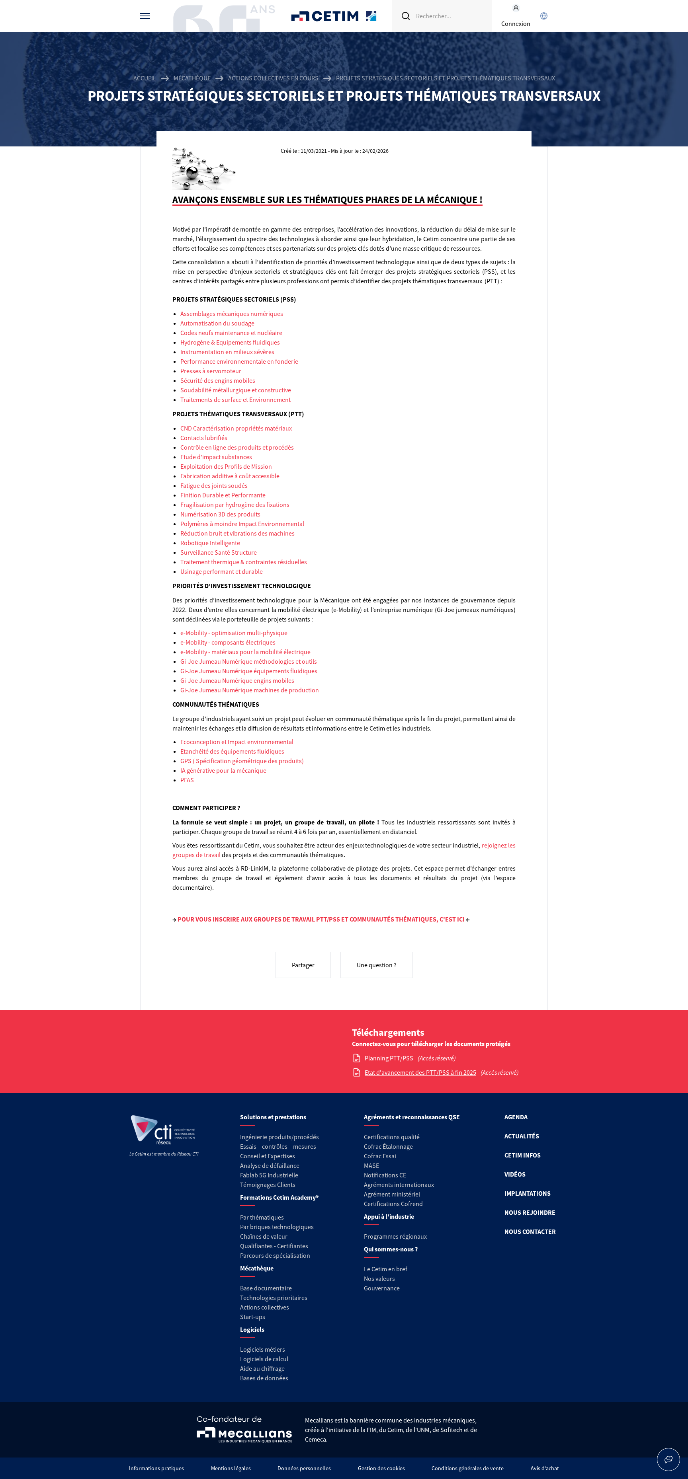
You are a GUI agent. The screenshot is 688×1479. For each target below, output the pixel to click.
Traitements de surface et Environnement (235, 399)
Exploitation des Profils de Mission (226, 466)
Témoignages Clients (267, 1185)
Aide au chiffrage (262, 1368)
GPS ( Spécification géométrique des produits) (242, 761)
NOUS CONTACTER (530, 1231)
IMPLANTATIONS (527, 1193)
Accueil (144, 78)
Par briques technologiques (277, 1227)
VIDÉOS (515, 1174)
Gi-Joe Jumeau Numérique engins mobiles (237, 680)
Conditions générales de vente (468, 1468)
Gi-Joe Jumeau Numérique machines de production (249, 690)
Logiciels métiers (262, 1349)
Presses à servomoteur (210, 371)
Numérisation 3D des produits (220, 514)
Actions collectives (264, 1307)
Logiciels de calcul (264, 1359)
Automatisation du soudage (217, 323)
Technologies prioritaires (273, 1298)
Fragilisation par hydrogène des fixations (234, 505)
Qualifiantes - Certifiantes (274, 1246)
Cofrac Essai (380, 1156)
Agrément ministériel (392, 1194)
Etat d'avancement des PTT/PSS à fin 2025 (420, 1072)
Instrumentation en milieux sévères (227, 352)
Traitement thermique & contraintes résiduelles (243, 562)
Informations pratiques (156, 1468)
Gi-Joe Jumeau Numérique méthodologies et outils (248, 661)
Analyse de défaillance (269, 1165)
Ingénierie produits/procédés (279, 1137)
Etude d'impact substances (216, 457)
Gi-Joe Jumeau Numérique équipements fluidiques (248, 671)
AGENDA (516, 1117)
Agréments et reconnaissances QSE (412, 1117)
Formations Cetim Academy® (279, 1197)
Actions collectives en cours (273, 78)
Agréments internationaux (399, 1185)
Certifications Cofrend (393, 1204)
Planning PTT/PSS (389, 1058)
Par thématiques (262, 1217)
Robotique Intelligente (210, 543)
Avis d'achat (545, 1468)
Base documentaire (266, 1288)
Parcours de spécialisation (275, 1255)
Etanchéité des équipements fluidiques (232, 751)
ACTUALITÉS (521, 1136)
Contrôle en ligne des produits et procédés (237, 447)
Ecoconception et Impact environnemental (236, 742)
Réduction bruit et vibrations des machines (237, 533)
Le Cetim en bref (385, 1269)
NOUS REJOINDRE (529, 1212)
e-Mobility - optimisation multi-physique (233, 633)
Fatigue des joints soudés (214, 485)
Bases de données (264, 1378)
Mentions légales (231, 1468)
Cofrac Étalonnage (388, 1146)
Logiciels (252, 1329)
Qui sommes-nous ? (391, 1249)
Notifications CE (385, 1175)
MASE (371, 1165)
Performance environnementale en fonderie (239, 361)
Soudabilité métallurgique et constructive (235, 390)
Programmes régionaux (395, 1236)
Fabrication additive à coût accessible (230, 476)
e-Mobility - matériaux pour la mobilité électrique (245, 652)
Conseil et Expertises (267, 1156)
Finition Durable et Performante (223, 495)
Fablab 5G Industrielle (269, 1175)
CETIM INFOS (522, 1155)
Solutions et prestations (273, 1117)
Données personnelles (304, 1468)
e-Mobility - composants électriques (228, 642)
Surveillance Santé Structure (218, 552)
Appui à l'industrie (389, 1216)
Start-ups (252, 1317)
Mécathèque (192, 78)
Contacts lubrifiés (203, 438)
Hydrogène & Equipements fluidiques (230, 342)
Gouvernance (382, 1288)
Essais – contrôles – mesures (278, 1146)
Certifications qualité (392, 1137)
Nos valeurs (379, 1278)
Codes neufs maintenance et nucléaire (231, 333)
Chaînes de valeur (263, 1236)
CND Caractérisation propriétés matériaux (236, 428)
